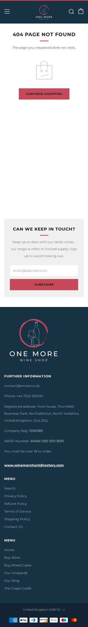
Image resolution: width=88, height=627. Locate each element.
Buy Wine (12, 557)
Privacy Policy (15, 496)
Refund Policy (15, 504)
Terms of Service (17, 511)
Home (9, 550)
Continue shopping (44, 94)
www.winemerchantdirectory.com (34, 465)
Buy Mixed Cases (17, 565)
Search (9, 488)
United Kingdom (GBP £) (41, 609)
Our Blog (11, 581)
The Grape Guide (17, 588)
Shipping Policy (17, 519)
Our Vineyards (15, 573)
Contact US (13, 527)
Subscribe (44, 284)
